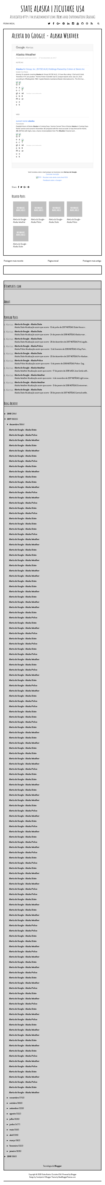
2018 (9, 413)
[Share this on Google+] (25, 187)
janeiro (12, 1151)
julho (11, 1119)
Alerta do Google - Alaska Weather (45, 35)
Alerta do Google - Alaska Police (38, 220)
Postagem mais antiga (92, 261)
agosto (12, 1113)
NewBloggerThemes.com (67, 1177)
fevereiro (13, 1145)
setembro (14, 1108)
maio (11, 1129)
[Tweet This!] (21, 187)
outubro (13, 1103)
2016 (9, 1156)
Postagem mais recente (13, 261)
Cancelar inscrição (52, 174)
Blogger (58, 1166)
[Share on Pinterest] (28, 187)
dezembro (14, 424)
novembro (14, 1097)
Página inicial (9, 23)
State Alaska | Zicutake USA (52, 8)
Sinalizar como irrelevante (33, 93)
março (12, 1140)
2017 (9, 419)
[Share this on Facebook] (18, 187)
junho (12, 1124)
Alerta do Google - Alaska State (56, 220)
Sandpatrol (40, 1177)
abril (11, 1135)
